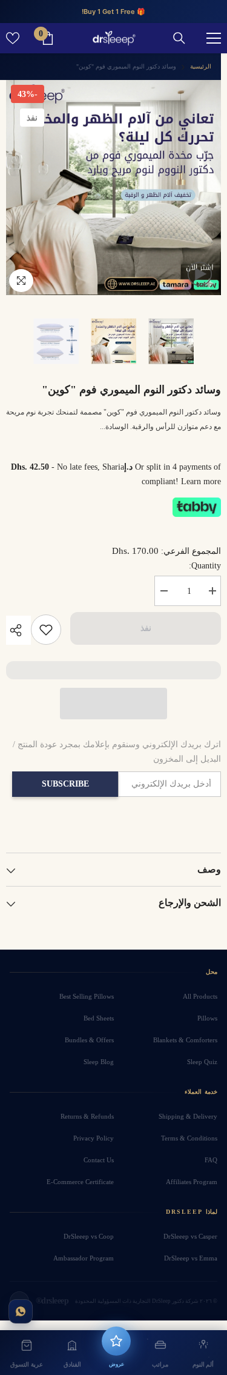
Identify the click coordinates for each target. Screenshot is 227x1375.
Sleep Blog (99, 1061)
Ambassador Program (83, 1258)
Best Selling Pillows (86, 996)
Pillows (207, 1018)
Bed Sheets (99, 1018)
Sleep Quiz (202, 1061)
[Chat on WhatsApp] (20, 1311)
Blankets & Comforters (185, 1040)
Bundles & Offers (89, 1040)
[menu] (213, 38)
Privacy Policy (93, 1138)
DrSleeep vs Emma (190, 1258)
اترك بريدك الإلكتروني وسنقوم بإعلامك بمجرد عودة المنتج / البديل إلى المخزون (117, 752)
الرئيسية (200, 66)
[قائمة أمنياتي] (12, 38)
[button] (114, 703)
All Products (200, 996)
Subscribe (65, 783)
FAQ (211, 1160)
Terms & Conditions (189, 1138)
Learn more (201, 481)
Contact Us (99, 1160)
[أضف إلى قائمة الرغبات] (46, 629)
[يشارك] (18, 630)
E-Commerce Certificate (80, 1181)
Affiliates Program (191, 1181)
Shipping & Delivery (188, 1116)
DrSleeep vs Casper (190, 1236)
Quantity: (205, 565)
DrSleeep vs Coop (89, 1236)
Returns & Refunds (87, 1116)
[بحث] (179, 38)
